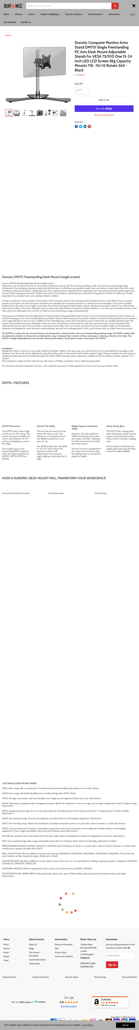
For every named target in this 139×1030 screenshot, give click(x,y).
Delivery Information (63, 944)
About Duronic (95, 14)
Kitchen (19, 14)
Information (114, 14)
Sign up (112, 964)
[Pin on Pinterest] (89, 126)
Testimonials (34, 963)
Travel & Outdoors (74, 14)
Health (6, 956)
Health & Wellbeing (50, 14)
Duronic (81, 74)
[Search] (115, 6)
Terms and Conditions (64, 956)
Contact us (26, 22)
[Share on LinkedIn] (85, 126)
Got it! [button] (126, 1025)
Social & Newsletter (37, 959)
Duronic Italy (108, 977)
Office (6, 14)
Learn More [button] (87, 1025)
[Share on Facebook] (76, 126)
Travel (6, 960)
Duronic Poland (129, 977)
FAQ (57, 948)
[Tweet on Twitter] (80, 126)
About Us (33, 944)
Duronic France (17, 977)
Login (132, 14)
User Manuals (9, 22)
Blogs (31, 948)
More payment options (104, 115)
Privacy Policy (61, 952)
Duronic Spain (79, 977)
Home (32, 14)
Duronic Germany (49, 977)
